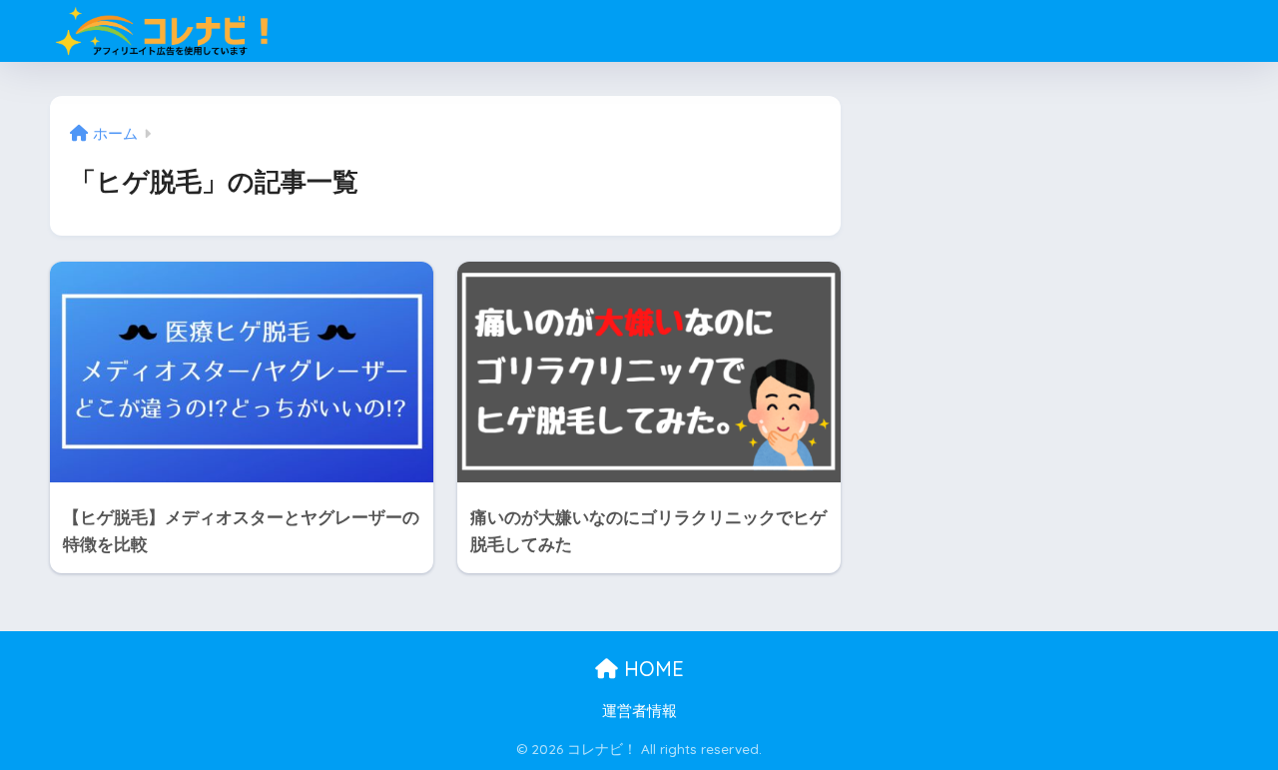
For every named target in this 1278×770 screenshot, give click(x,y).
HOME (651, 668)
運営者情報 (639, 711)
